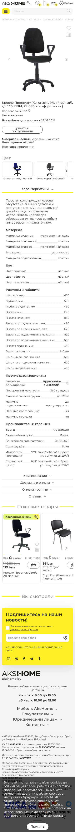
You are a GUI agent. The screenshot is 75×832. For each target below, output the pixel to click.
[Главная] (13, 3)
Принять (38, 826)
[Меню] (6, 11)
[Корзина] (53, 3)
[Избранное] (37, 3)
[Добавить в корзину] (33, 565)
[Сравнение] (45, 3)
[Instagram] (9, 659)
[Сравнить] (69, 34)
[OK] (39, 659)
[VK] (16, 659)
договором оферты (24, 629)
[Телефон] (29, 3)
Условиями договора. (46, 815)
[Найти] (69, 11)
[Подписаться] (65, 638)
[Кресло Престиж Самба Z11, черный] (21, 534)
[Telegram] (32, 659)
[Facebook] (24, 659)
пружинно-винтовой (52, 383)
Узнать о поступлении (22, 129)
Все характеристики (18, 147)
